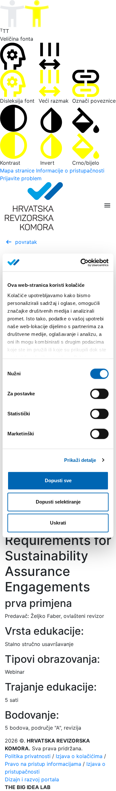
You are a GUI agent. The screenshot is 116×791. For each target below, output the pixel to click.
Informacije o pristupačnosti (70, 170)
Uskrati (58, 523)
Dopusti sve (58, 480)
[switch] (99, 394)
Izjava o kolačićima (79, 756)
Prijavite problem (21, 178)
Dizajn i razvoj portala (32, 779)
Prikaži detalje (80, 460)
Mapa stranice (17, 170)
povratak (21, 242)
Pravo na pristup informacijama (43, 764)
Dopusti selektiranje (58, 502)
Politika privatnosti (28, 756)
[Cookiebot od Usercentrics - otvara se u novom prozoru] (82, 262)
